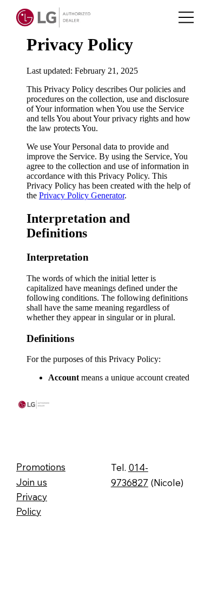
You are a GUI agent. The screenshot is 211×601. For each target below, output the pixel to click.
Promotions (40, 467)
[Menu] (186, 18)
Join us (31, 482)
